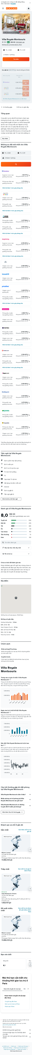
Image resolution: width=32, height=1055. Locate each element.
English (13, 4)
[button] (30, 3)
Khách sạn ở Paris (9, 1006)
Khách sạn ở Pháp (7, 1047)
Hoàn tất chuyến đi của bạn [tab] (12, 989)
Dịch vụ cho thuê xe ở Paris (12, 1004)
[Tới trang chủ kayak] (11, 8)
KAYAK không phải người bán (12, 1030)
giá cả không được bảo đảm (9, 1024)
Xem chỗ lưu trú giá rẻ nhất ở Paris (24, 869)
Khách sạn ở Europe (23, 1046)
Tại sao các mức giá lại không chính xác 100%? (15, 1037)
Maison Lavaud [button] (6, 852)
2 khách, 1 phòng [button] (8, 54)
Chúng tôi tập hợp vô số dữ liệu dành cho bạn (14, 1033)
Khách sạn (13, 1046)
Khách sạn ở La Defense (9, 1049)
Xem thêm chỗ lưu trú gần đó (24, 830)
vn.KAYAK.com (5, 1046)
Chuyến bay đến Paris (11, 1001)
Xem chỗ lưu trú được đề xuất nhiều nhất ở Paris (24, 909)
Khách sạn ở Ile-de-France (20, 1047)
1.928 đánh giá (20, 42)
